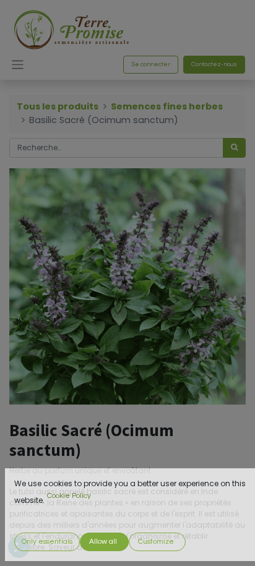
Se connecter (150, 64)
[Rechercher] (234, 148)
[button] (47, 542)
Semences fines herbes (167, 106)
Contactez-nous (214, 64)
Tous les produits (57, 106)
